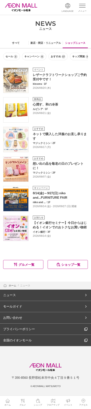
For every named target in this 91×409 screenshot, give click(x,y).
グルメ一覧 (26, 264)
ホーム (13, 285)
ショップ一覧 (70, 264)
